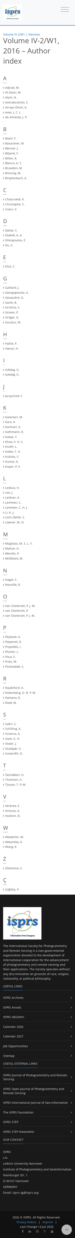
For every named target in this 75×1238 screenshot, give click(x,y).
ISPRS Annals (12, 1007)
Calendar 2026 (13, 1027)
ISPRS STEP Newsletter (18, 1132)
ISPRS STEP (10, 1122)
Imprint (47, 1222)
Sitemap (9, 1056)
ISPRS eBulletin (13, 1017)
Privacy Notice (26, 1222)
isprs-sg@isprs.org (25, 1193)
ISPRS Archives (13, 998)
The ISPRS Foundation (18, 1112)
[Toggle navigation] (65, 9)
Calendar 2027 (13, 1036)
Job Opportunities (15, 1046)
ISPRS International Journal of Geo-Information (35, 1103)
